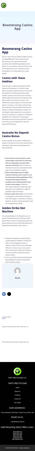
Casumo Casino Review (9, 152)
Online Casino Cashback (10, 154)
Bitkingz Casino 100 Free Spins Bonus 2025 (15, 229)
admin (3, 330)
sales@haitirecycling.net (17, 421)
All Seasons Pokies (8, 234)
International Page (8, 324)
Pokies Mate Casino (8, 232)
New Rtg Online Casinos (9, 128)
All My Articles (17, 281)
